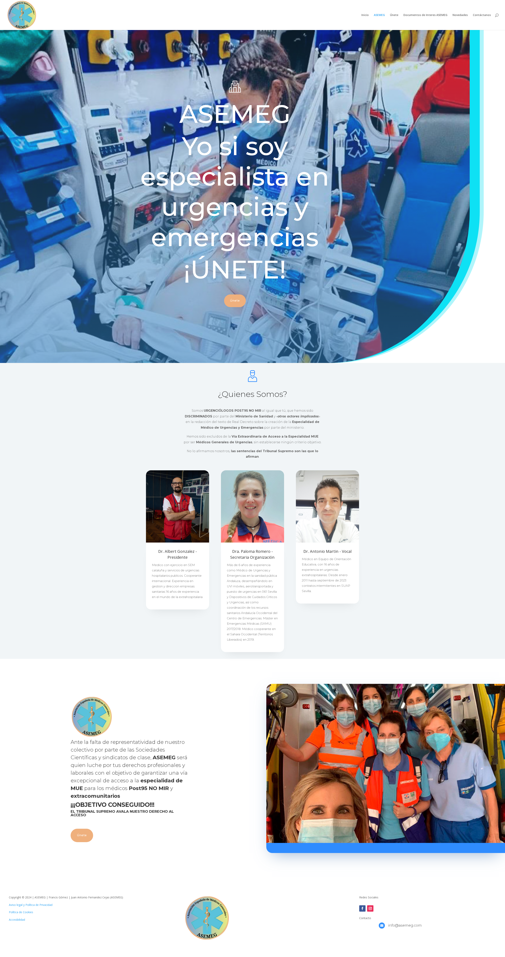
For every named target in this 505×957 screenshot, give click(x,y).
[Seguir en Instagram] (370, 908)
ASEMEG (379, 15)
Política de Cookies (21, 912)
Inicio (365, 15)
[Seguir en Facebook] (362, 908)
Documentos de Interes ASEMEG (425, 15)
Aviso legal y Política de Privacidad (30, 905)
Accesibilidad (17, 919)
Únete (394, 15)
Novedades (460, 15)
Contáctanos (482, 15)
